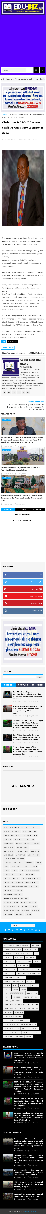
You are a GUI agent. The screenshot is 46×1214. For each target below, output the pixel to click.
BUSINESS (29, 839)
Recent (8, 685)
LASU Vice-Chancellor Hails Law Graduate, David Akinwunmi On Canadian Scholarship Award (26, 737)
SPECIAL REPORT (11, 910)
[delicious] (39, 930)
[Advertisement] (23, 41)
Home (4, 115)
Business (18, 839)
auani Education (12, 831)
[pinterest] (17, 930)
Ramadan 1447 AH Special (16, 898)
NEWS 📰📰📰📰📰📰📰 (29, 871)
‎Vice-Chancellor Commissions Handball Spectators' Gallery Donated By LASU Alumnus (28, 1172)
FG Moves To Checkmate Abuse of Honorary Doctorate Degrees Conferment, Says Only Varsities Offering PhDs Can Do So (22, 439)
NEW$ (26, 867)
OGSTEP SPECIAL (11, 878)
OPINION (18, 890)
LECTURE (35, 851)
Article (35, 827)
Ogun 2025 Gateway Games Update (20, 886)
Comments (38, 685)
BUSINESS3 (8, 843)
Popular (23, 685)
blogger (8, 509)
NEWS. (20, 875)
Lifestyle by (33, 855)
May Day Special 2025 (14, 859)
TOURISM (19, 914)
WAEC (28, 914)
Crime (36, 843)
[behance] (32, 930)
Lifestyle (20, 855)
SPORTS (35, 910)
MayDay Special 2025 (14, 863)
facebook (37, 509)
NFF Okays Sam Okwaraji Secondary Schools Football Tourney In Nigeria (28, 1184)
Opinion (8, 890)
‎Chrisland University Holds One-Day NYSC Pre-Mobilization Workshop (20, 469)
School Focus (11, 902)
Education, (33, 139)
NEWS (14, 871)
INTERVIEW (23, 851)
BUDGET (7, 839)
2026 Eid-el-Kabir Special (16, 827)
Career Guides (23, 843)
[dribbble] (24, 930)
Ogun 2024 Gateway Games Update (21, 882)
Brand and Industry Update (17, 835)
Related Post (8, 414)
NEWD (34, 867)
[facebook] (5, 930)
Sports (25, 910)
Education (13, 115)
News (6, 871)
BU (35, 835)
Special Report (29, 906)
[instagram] (36, 930)
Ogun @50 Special (31, 878)
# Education (12, 342)
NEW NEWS (16, 867)
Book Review (29, 831)
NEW (6, 867)
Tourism (8, 914)
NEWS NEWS (9, 875)
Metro (29, 863)
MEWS (38, 863)
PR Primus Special (13, 894)
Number (30, 875)
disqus (23, 509)
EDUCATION (22, 847)
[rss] (28, 930)
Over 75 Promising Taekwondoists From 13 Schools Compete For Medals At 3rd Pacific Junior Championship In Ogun (28, 1143)
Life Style (8, 855)
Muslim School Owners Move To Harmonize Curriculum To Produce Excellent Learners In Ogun (22, 497)
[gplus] (13, 930)
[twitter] (9, 930)
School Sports (28, 902)
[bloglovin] (20, 930)
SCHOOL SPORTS (11, 906)
